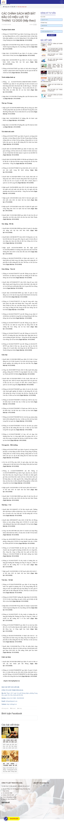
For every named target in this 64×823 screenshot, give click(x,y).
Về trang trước (5, 708)
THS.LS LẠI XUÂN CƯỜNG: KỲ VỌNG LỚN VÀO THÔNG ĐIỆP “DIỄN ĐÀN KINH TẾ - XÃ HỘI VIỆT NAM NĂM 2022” (51, 79)
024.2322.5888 (8, 793)
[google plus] (48, 786)
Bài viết (13, 6)
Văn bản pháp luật (21, 6)
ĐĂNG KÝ (52, 35)
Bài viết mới (46, 40)
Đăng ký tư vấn (48, 13)
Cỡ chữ (31, 24)
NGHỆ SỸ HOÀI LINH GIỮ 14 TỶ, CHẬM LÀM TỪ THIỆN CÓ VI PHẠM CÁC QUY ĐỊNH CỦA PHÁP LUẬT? (51, 73)
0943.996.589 (10, 795)
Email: (4, 797)
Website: (5, 799)
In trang (20, 708)
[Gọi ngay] (6, 818)
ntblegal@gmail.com (11, 797)
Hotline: (5, 795)
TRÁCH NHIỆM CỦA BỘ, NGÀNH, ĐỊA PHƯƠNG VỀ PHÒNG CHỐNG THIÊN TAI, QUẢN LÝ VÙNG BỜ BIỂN (51, 66)
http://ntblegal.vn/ (12, 799)
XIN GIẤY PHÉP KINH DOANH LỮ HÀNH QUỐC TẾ (55, 60)
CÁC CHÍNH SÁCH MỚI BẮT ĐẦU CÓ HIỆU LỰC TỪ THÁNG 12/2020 (10, 741)
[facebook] (33, 786)
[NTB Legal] (3, 2)
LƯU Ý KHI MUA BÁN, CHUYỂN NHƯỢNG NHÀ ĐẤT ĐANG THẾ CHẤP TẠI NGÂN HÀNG (55, 50)
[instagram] (44, 786)
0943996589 (14, 819)
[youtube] (40, 786)
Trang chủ (6, 6)
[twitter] (37, 786)
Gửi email (13, 708)
